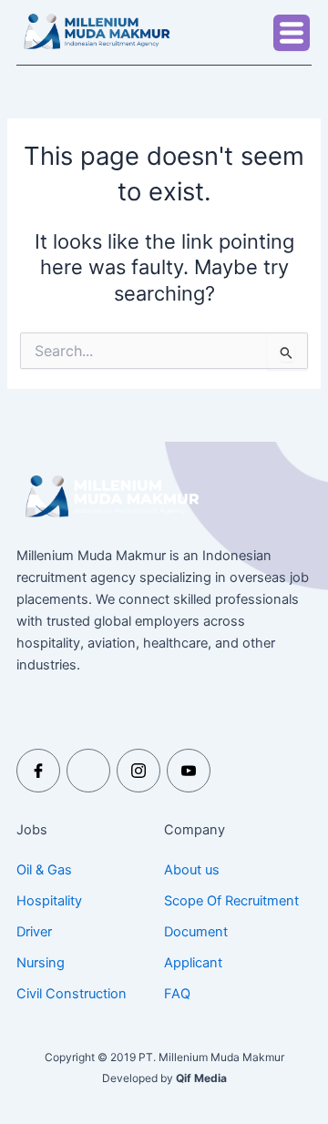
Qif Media (201, 1078)
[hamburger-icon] (291, 33)
